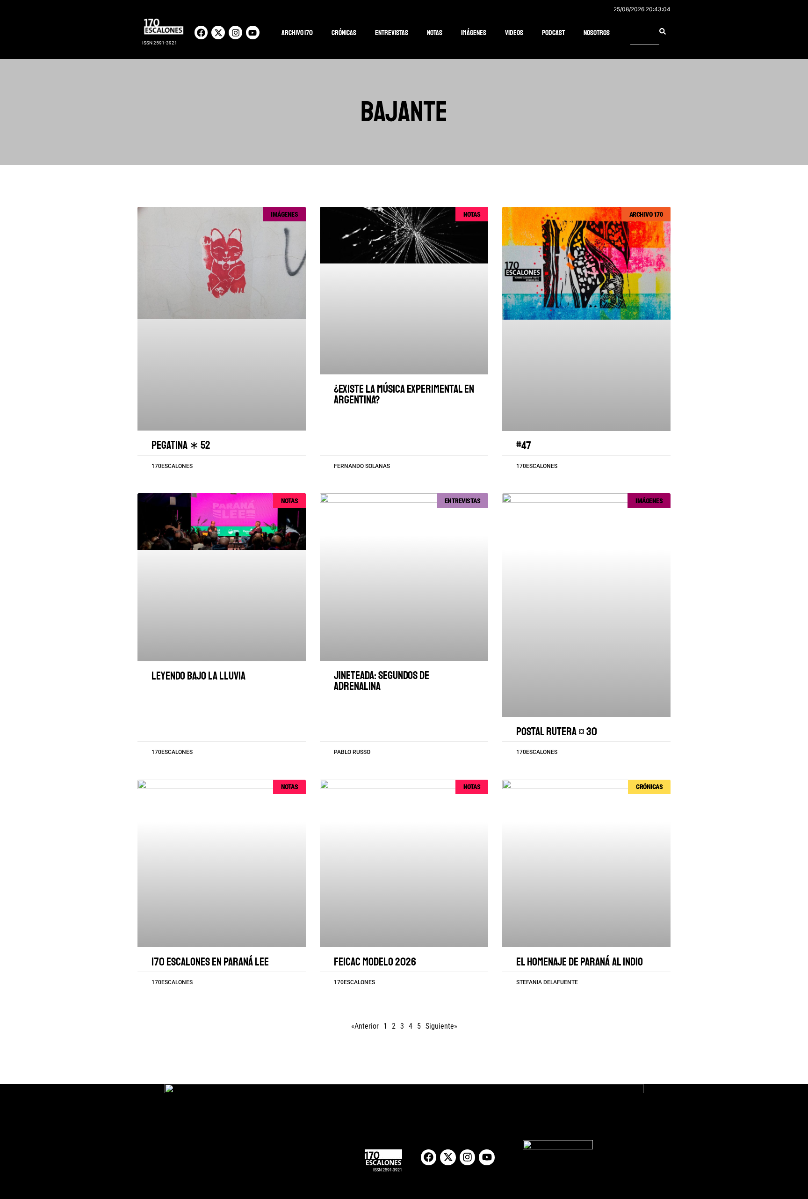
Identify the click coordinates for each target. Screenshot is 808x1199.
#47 (523, 446)
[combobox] (644, 31)
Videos (514, 32)
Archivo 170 (297, 32)
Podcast (553, 32)
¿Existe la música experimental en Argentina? (404, 394)
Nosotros (597, 32)
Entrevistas (391, 32)
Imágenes (473, 32)
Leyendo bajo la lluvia (198, 676)
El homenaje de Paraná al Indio (579, 962)
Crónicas (344, 32)
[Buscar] (662, 31)
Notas (434, 32)
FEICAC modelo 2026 (375, 962)
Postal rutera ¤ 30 (556, 731)
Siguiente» (441, 1026)
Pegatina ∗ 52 (181, 445)
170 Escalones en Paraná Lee (210, 962)
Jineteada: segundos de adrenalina (381, 680)
